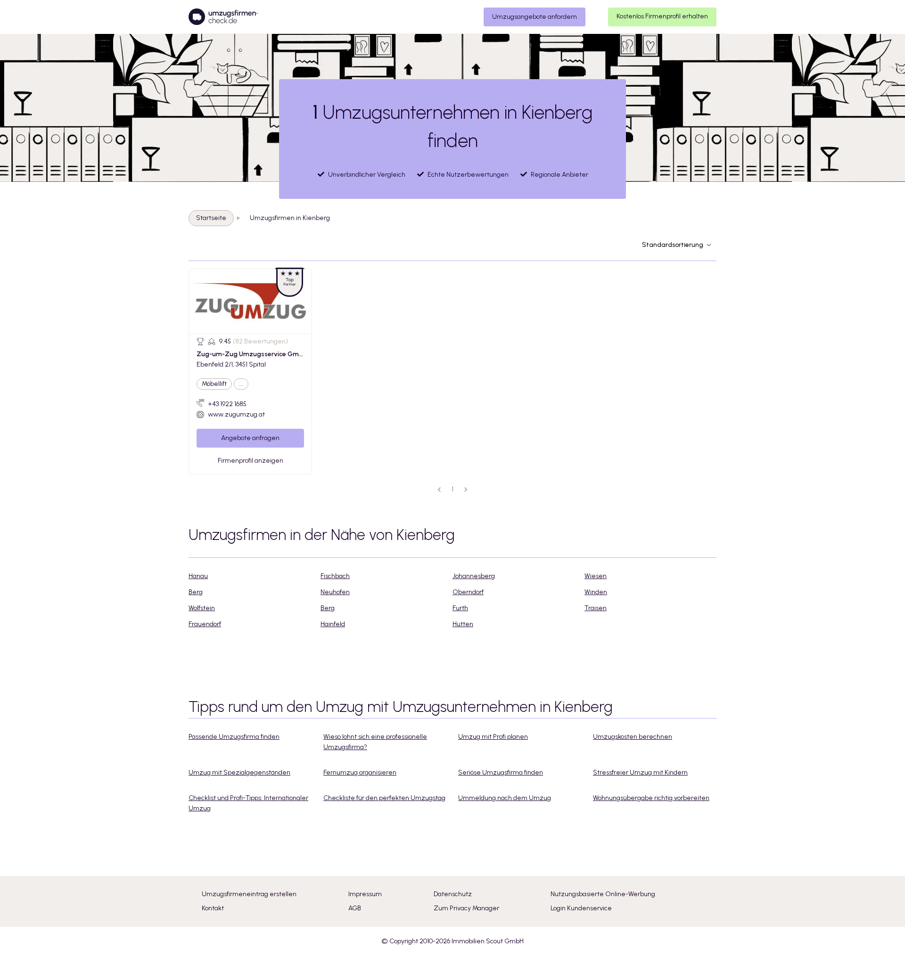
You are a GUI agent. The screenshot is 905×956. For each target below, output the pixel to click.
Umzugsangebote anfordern (534, 17)
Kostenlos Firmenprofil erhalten (662, 16)
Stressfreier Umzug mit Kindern (640, 772)
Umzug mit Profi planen (493, 737)
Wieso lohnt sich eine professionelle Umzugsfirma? (375, 742)
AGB (354, 908)
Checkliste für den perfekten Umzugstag (384, 798)
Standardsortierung (672, 245)
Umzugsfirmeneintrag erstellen (249, 894)
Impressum (365, 894)
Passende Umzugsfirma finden (234, 737)
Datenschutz (453, 894)
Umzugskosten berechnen (632, 737)
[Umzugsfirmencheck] (223, 16)
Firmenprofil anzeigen (250, 461)
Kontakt (213, 908)
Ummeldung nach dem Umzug (504, 798)
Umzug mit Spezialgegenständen (239, 772)
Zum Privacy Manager (466, 908)
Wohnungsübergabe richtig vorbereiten (651, 798)
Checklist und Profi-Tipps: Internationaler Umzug (248, 803)
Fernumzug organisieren (359, 772)
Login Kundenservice (581, 908)
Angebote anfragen (250, 438)
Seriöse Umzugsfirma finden (500, 772)
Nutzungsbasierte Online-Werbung (603, 894)
